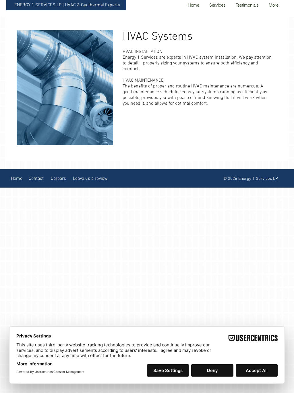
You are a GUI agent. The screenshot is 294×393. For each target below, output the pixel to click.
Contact (36, 179)
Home (16, 179)
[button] (217, 5)
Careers (58, 179)
